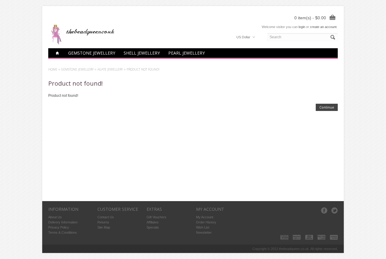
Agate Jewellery (110, 69)
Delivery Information (63, 222)
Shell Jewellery (142, 53)
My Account (204, 217)
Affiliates (153, 222)
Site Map (103, 227)
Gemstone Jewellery (91, 53)
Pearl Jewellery (186, 53)
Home (52, 69)
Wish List (202, 227)
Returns (103, 222)
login (302, 27)
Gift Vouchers (156, 217)
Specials (153, 227)
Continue (326, 107)
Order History (206, 222)
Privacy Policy (58, 227)
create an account (323, 27)
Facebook (324, 210)
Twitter (334, 210)
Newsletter (204, 232)
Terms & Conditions (62, 232)
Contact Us (105, 217)
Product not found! (143, 69)
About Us (55, 217)
